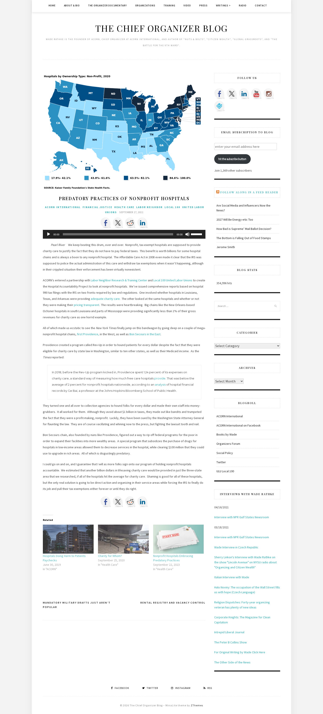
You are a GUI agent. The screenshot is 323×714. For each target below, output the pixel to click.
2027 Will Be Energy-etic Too (234, 220)
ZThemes (197, 705)
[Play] (48, 234)
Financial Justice (97, 207)
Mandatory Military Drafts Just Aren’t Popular (77, 605)
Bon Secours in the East (144, 334)
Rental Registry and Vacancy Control (172, 602)
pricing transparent (86, 305)
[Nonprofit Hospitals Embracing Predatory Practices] (178, 539)
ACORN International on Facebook (238, 425)
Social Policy (224, 453)
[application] (124, 234)
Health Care (124, 207)
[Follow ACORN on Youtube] (256, 93)
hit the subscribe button (232, 159)
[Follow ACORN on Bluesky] (219, 106)
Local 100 (172, 207)
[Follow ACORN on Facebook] (219, 93)
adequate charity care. (106, 299)
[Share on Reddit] (130, 223)
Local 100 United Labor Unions (172, 280)
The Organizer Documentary (107, 5)
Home (52, 5)
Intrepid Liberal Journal (229, 632)
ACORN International (63, 207)
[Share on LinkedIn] (142, 223)
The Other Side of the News (232, 662)
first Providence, (88, 334)
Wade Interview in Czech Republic (236, 547)
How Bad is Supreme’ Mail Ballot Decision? (243, 229)
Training (169, 5)
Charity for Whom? (110, 556)
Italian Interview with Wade (231, 577)
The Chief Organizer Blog (161, 28)
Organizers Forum (228, 444)
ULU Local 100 (225, 471)
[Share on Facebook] (105, 223)
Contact (261, 5)
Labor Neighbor (149, 207)
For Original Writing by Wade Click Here (239, 652)
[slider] (197, 234)
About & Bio (72, 5)
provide (159, 378)
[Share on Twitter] (118, 223)
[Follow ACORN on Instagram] (268, 93)
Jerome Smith (225, 247)
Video (187, 5)
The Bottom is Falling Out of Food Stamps (243, 238)
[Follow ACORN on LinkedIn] (244, 93)
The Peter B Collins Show (230, 642)
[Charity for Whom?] (123, 539)
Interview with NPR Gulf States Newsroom (241, 517)
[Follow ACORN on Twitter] (232, 93)
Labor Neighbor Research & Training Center (119, 280)
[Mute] (187, 234)
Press (203, 5)
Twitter (221, 462)
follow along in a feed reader (249, 192)
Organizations (145, 5)
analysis (160, 384)
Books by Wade (226, 434)
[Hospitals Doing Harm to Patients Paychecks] (68, 539)
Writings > (223, 5)
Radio (243, 5)
